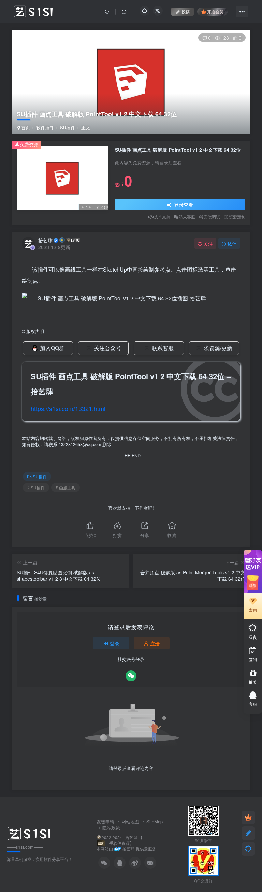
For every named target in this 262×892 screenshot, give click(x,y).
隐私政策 (111, 827)
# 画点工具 (65, 487)
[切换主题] (248, 849)
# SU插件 (36, 487)
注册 (155, 643)
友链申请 (105, 821)
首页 (25, 127)
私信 (232, 243)
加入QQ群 (52, 348)
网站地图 (130, 821)
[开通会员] (248, 817)
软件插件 (45, 127)
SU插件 (67, 127)
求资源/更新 (218, 348)
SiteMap (154, 821)
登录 (114, 643)
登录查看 (183, 204)
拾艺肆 (45, 240)
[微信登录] (131, 675)
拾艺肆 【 (134, 837)
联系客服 (163, 348)
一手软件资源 (117, 843)
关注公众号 (107, 348)
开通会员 (215, 11)
